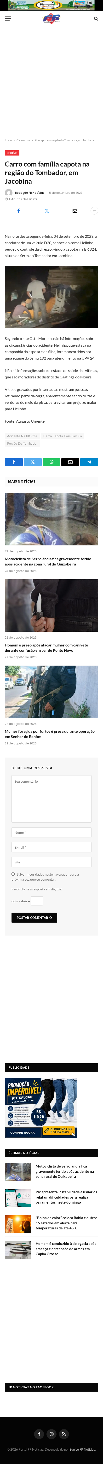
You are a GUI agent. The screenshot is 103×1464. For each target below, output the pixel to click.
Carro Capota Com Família (62, 436)
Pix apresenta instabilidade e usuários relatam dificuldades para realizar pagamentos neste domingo (66, 1197)
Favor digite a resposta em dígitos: (36, 889)
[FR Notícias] (51, 18)
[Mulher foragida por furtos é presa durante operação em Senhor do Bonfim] (51, 692)
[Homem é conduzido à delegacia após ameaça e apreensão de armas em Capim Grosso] (18, 1250)
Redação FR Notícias (30, 193)
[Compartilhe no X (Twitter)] (46, 211)
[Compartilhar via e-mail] (75, 211)
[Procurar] (95, 18)
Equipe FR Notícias (82, 1449)
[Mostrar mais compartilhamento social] (94, 211)
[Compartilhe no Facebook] (18, 211)
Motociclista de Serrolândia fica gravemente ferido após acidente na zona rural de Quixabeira (65, 1171)
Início (8, 140)
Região (12, 153)
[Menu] (8, 18)
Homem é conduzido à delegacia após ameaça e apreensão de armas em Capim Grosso (66, 1248)
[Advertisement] (51, 82)
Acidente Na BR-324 (22, 436)
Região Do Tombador (22, 443)
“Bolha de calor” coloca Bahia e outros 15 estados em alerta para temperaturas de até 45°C (66, 1223)
